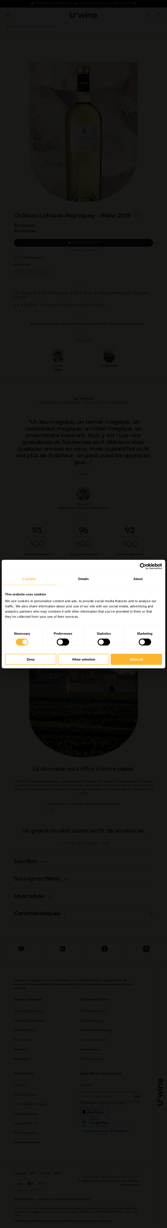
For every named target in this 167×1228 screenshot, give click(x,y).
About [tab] (138, 578)
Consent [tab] (28, 578)
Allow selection (83, 659)
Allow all (136, 659)
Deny (31, 659)
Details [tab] (83, 578)
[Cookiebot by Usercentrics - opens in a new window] (143, 566)
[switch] (63, 641)
